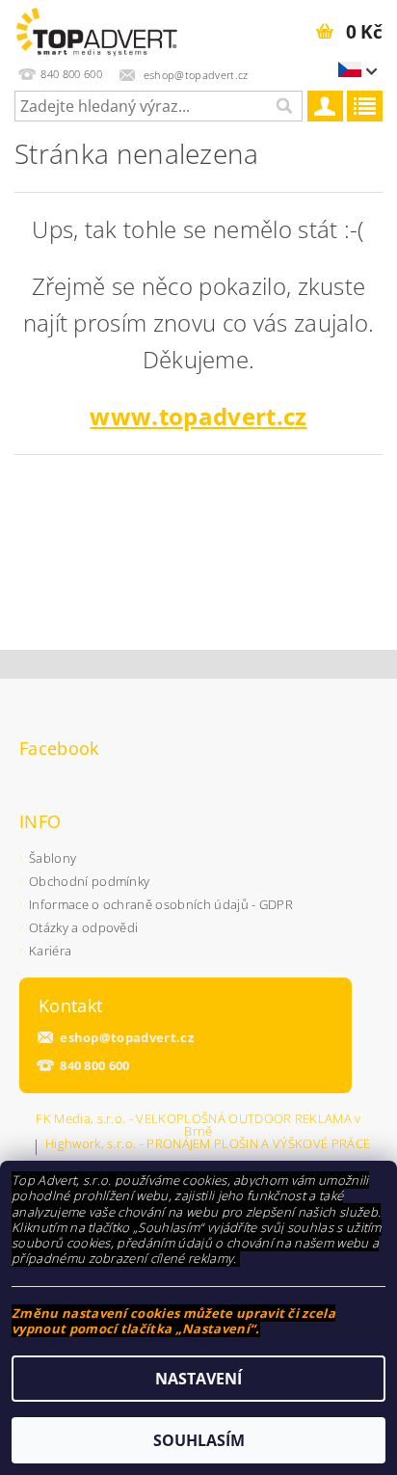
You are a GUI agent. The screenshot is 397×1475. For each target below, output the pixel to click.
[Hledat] (283, 106)
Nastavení (198, 1378)
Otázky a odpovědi (83, 927)
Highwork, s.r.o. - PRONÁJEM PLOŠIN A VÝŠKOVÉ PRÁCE (207, 1145)
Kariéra (50, 950)
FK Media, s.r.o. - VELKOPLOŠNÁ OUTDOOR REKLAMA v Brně (198, 1125)
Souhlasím (199, 1440)
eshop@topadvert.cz (127, 1038)
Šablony (52, 858)
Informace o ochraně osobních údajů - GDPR (161, 904)
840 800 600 (95, 1066)
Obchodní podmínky (89, 881)
